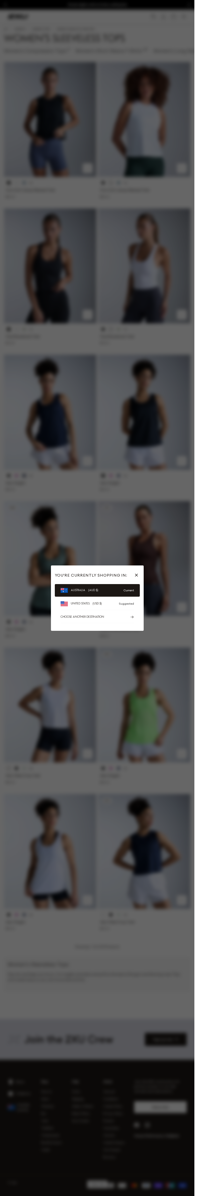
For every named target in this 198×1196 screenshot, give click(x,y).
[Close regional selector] (137, 575)
